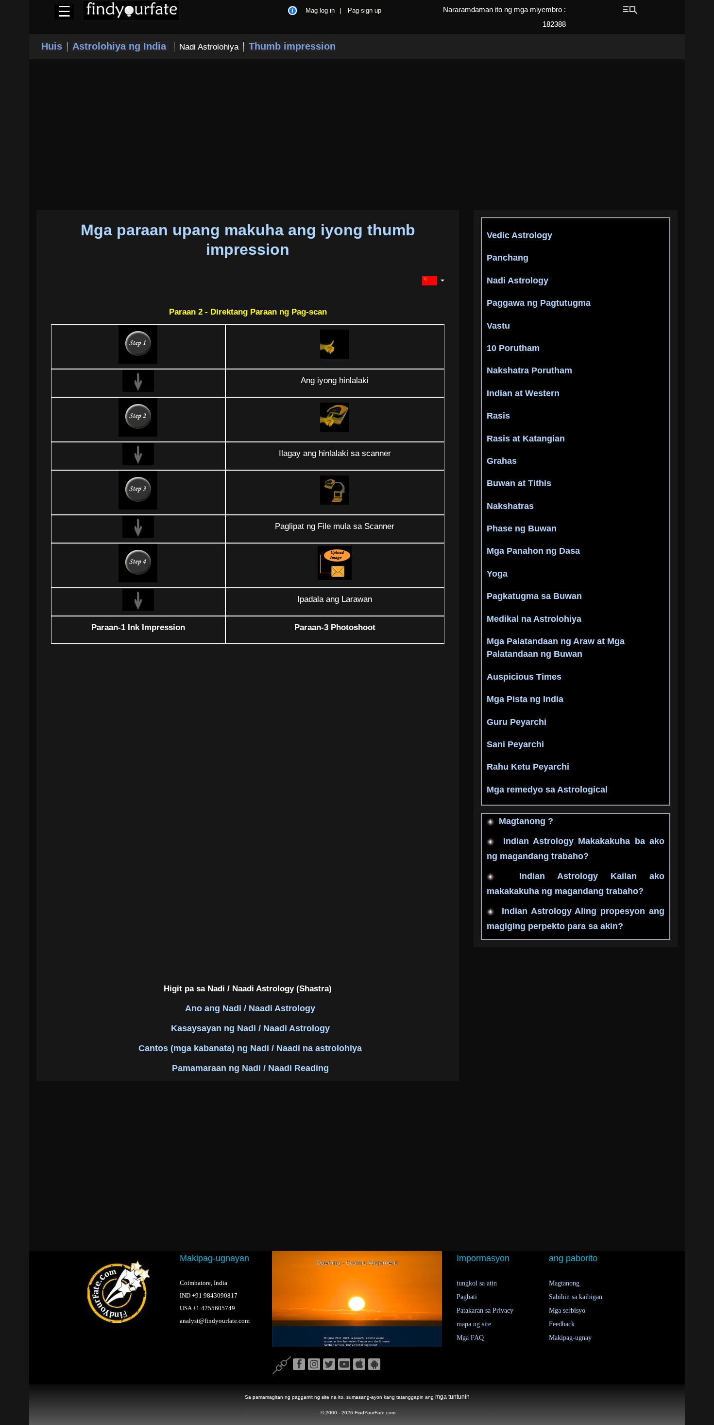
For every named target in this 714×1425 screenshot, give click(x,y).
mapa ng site (474, 1324)
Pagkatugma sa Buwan (534, 596)
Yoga (497, 574)
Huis (51, 46)
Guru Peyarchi (516, 722)
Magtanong (564, 1283)
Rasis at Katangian (526, 438)
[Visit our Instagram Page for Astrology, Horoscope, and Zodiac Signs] (314, 1365)
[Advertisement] (357, 135)
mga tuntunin (452, 1396)
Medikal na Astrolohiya (534, 619)
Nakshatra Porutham (529, 370)
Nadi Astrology (517, 280)
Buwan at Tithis (519, 483)
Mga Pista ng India (525, 699)
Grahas (502, 461)
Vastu (498, 326)
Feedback (562, 1324)
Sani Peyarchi (515, 744)
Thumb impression (292, 46)
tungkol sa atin (477, 1283)
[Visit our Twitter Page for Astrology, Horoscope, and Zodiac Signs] (329, 1365)
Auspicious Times (524, 677)
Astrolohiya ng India (120, 46)
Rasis (498, 416)
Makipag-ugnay (570, 1337)
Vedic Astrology (519, 235)
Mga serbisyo (567, 1310)
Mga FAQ (470, 1337)
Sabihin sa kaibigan (575, 1297)
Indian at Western (523, 393)
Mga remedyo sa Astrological (547, 789)
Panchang (507, 258)
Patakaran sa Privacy (485, 1310)
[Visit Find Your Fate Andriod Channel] (374, 1365)
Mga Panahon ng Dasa (533, 551)
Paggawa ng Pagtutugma (539, 303)
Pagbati (467, 1297)
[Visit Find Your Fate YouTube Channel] (344, 1365)
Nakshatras (510, 506)
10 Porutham (513, 348)
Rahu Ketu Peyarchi (528, 767)
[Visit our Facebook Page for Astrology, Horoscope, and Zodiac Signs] (298, 1365)
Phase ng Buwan (522, 528)
